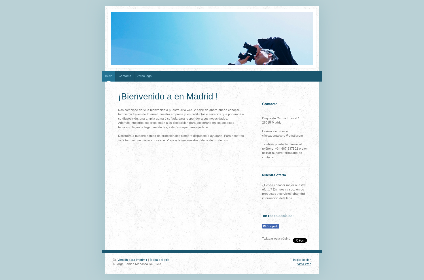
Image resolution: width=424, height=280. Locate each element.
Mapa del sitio (159, 259)
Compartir (272, 226)
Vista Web (304, 264)
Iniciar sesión (302, 259)
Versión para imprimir (132, 259)
